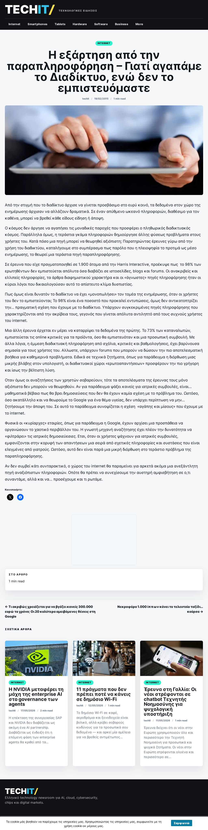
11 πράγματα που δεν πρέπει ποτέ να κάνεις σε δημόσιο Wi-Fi (103, 694)
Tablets (60, 24)
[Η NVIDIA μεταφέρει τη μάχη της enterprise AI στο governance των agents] (36, 658)
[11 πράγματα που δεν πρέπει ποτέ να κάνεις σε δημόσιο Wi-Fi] (104, 658)
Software (101, 24)
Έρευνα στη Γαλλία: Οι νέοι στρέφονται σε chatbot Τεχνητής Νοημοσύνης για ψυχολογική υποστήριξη (170, 701)
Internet (14, 24)
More (139, 24)
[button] (182, 823)
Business (121, 24)
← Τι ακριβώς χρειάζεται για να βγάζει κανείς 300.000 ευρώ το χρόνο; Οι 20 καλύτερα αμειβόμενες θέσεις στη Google (50, 611)
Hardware (80, 24)
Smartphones (37, 24)
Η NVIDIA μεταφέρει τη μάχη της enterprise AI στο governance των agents (36, 696)
